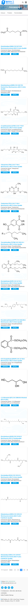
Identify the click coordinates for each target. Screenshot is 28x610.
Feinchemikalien (18, 13)
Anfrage (5, 54)
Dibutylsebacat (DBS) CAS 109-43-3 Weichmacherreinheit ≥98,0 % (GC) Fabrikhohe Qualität (11, 516)
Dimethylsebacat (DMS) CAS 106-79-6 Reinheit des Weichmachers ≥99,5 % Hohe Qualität (13, 87)
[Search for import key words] (23, 2)
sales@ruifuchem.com (10, 583)
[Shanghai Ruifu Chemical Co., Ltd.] (7, 2)
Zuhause (3, 13)
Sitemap (11, 595)
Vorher (10, 569)
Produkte (9, 13)
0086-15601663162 (10, 581)
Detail (15, 54)
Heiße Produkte (5, 595)
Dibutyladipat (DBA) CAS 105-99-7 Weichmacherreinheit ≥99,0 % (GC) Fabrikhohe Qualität (11, 556)
